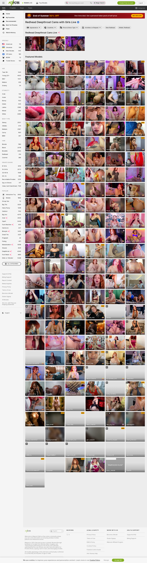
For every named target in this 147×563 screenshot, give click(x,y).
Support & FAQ (6, 274)
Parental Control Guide (94, 550)
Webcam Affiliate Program (115, 542)
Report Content (7, 280)
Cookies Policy (91, 546)
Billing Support (6, 277)
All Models (5, 300)
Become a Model (7, 293)
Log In (141, 3)
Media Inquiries (7, 283)
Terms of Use (6, 290)
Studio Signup (6, 296)
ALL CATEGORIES (13, 264)
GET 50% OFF (137, 15)
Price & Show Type (69, 27)
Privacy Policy (6, 287)
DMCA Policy (91, 542)
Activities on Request (91, 27)
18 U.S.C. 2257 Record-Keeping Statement (9, 303)
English (55, 531)
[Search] (91, 2)
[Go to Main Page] (13, 3)
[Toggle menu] (3, 3)
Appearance (34, 27)
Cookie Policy (95, 560)
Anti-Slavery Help (92, 553)
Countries (50, 27)
